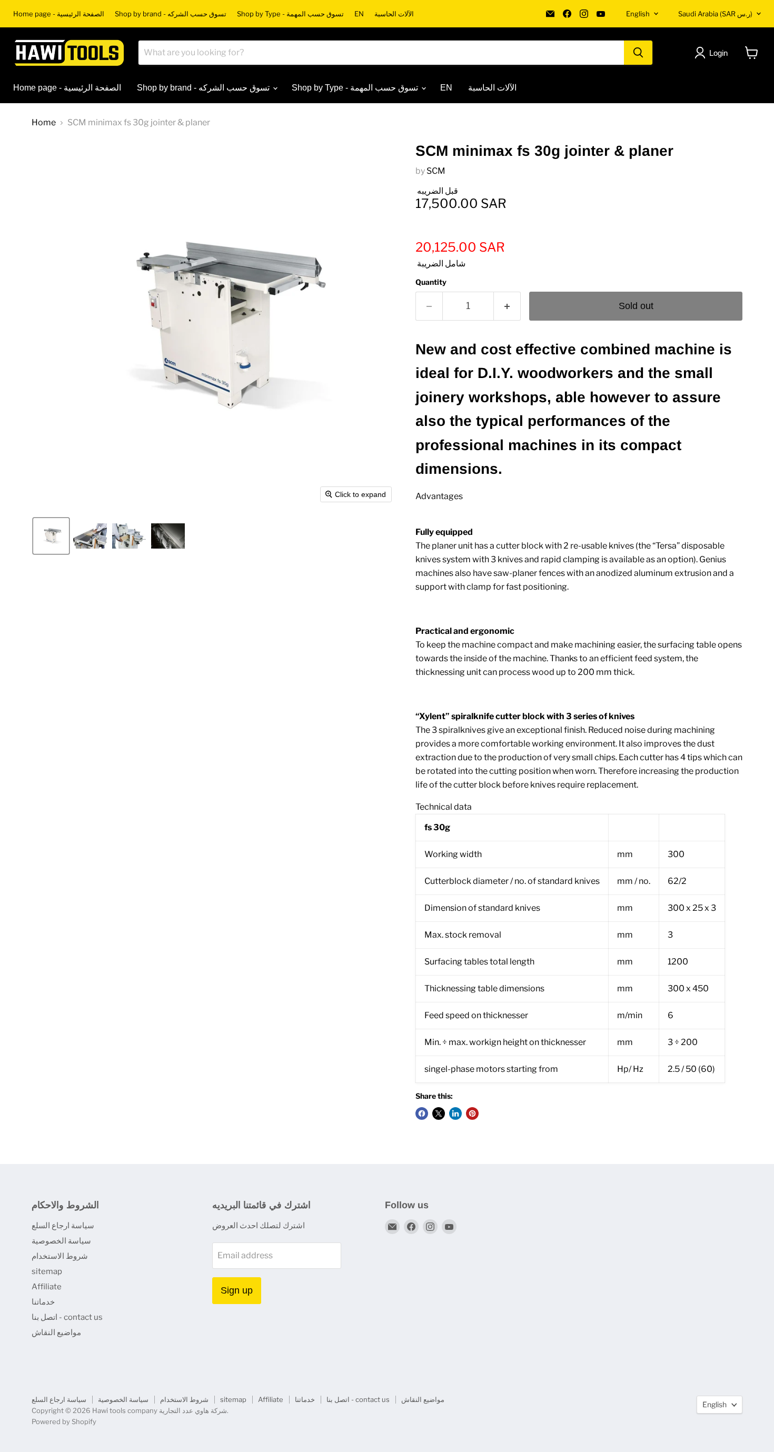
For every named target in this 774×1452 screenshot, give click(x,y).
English (638, 13)
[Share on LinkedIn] (455, 1113)
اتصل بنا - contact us (67, 1317)
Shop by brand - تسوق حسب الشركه (170, 14)
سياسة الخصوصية (61, 1241)
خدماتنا (43, 1302)
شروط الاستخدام (60, 1256)
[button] (51, 536)
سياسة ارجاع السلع (63, 1225)
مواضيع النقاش (56, 1332)
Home (44, 122)
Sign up (237, 1290)
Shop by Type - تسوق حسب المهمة (290, 14)
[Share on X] (438, 1113)
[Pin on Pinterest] (472, 1113)
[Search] (638, 53)
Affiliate (47, 1286)
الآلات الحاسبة (394, 14)
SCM (435, 171)
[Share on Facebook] (421, 1113)
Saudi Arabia (715, 13)
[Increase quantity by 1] (507, 306)
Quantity (430, 282)
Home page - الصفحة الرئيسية (58, 14)
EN (359, 14)
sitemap (47, 1271)
